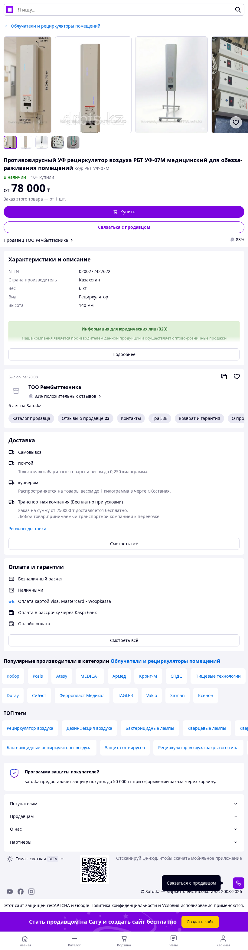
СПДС (176, 676)
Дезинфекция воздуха (89, 728)
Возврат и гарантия (199, 418)
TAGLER (125, 695)
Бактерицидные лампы (150, 728)
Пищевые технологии (218, 676)
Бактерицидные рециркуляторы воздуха (49, 747)
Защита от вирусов (125, 747)
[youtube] (9, 891)
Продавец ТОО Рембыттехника (36, 240)
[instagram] (31, 891)
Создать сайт (200, 922)
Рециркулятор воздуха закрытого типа (198, 747)
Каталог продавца (31, 418)
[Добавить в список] (236, 122)
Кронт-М (148, 676)
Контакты (131, 418)
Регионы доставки (27, 528)
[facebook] (20, 891)
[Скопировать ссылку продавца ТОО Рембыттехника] (224, 376)
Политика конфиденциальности (123, 905)
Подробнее (124, 354)
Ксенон (205, 695)
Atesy (61, 676)
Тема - (31, 859)
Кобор (13, 676)
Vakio (151, 695)
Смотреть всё (124, 543)
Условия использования (187, 905)
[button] (124, 212)
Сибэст (39, 695)
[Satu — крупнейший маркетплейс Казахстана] (9, 9)
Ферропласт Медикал (82, 695)
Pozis (38, 676)
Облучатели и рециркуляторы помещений (165, 661)
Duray (13, 695)
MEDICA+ (89, 676)
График (159, 418)
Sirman (177, 695)
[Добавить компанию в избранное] (237, 376)
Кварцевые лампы (207, 728)
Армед (119, 676)
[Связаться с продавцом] (238, 883)
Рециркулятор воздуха (30, 728)
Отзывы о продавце (85, 418)
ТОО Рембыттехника (54, 387)
